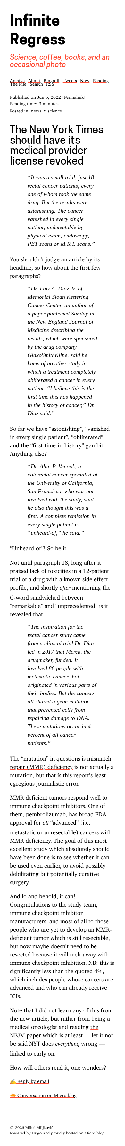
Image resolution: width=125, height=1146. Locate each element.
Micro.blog (94, 1132)
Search (36, 83)
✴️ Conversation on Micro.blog (43, 1094)
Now (84, 79)
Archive (17, 79)
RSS (50, 83)
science (55, 110)
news (36, 110)
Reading (101, 79)
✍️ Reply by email (29, 1080)
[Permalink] (74, 96)
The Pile (18, 83)
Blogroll (51, 79)
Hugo (37, 1132)
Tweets (70, 79)
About (34, 79)
